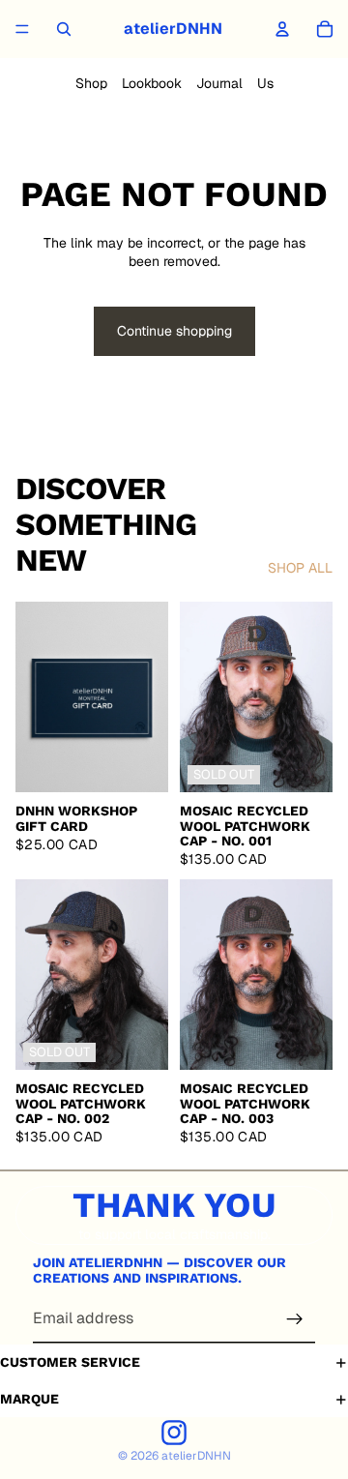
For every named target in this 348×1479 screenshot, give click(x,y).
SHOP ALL (300, 568)
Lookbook (152, 83)
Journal (219, 83)
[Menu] (22, 29)
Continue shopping (174, 331)
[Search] (64, 29)
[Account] (282, 29)
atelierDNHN (196, 1456)
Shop (91, 83)
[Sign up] (295, 1319)
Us (265, 83)
